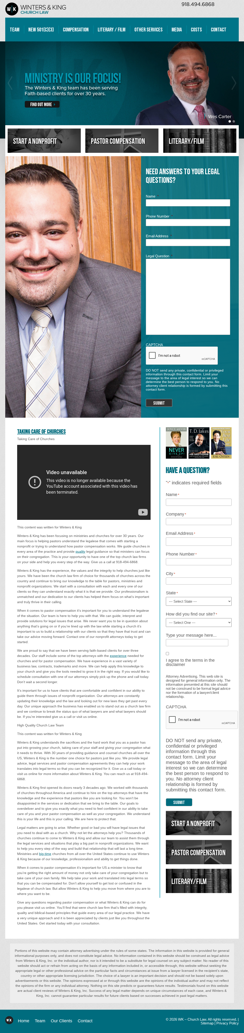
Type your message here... (191, 635)
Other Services (148, 29)
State (172, 593)
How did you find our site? (191, 614)
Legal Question (159, 256)
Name (152, 196)
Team (14, 29)
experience (118, 656)
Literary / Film (111, 29)
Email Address (159, 236)
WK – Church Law (35, 8)
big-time (45, 854)
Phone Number (159, 216)
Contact (218, 29)
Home (23, 1020)
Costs (196, 29)
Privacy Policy (227, 1023)
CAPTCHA (154, 345)
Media (177, 29)
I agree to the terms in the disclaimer (190, 662)
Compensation (76, 29)
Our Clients (61, 1020)
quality (80, 551)
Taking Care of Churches (41, 431)
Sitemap (207, 1023)
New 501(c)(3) (41, 29)
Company (176, 514)
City (170, 574)
